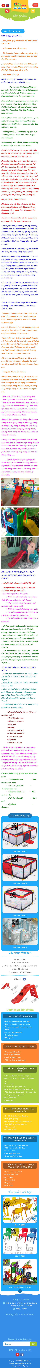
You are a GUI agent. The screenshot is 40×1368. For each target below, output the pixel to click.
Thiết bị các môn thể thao (15, 1148)
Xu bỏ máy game (11, 1035)
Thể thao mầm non (12, 1153)
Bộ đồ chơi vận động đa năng (16, 1116)
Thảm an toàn (10, 1127)
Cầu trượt (9, 1185)
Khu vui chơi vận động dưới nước (17, 1021)
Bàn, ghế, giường (11, 1119)
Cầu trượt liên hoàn (12, 1054)
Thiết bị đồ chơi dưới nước (15, 1060)
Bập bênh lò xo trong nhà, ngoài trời (19, 1089)
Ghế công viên (10, 1097)
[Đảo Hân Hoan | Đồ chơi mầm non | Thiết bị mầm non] (20, 6)
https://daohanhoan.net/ (23, 1363)
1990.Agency (23, 1366)
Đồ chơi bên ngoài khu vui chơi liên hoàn (18, 1028)
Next (20, 1291)
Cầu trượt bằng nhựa (13, 1052)
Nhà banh (9, 1177)
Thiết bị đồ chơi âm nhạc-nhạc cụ (18, 1076)
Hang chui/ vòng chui (13, 1156)
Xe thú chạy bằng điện (13, 1032)
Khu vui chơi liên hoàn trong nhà (17, 1024)
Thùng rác (9, 1100)
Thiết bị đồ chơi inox (13, 1057)
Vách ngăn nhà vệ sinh (13, 1172)
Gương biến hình (11, 1174)
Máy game (9, 1038)
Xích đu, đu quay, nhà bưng (15, 1086)
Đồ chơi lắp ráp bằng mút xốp (16, 1145)
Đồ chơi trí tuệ (10, 1129)
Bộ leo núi (9, 1084)
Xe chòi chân (10, 1151)
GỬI (33, 1344)
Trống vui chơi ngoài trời (14, 1095)
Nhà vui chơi (10, 1180)
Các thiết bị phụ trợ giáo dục (16, 1124)
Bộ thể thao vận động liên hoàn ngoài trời (19, 1079)
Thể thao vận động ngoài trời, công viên (20, 1092)
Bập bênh (8, 1183)
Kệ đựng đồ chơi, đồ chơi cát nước (18, 1121)
